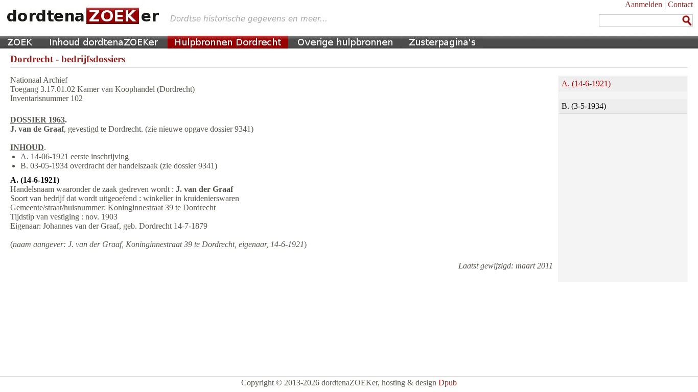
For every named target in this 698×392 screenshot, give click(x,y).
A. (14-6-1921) (586, 83)
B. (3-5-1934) (584, 106)
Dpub (447, 382)
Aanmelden (643, 4)
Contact (680, 4)
